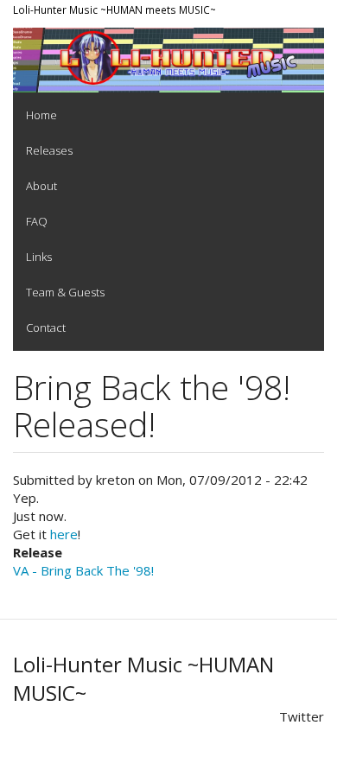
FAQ (37, 221)
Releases (49, 150)
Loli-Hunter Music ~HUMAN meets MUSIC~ (114, 9)
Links (39, 256)
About (41, 186)
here (64, 534)
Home (41, 115)
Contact (46, 327)
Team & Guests (65, 292)
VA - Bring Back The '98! (83, 570)
